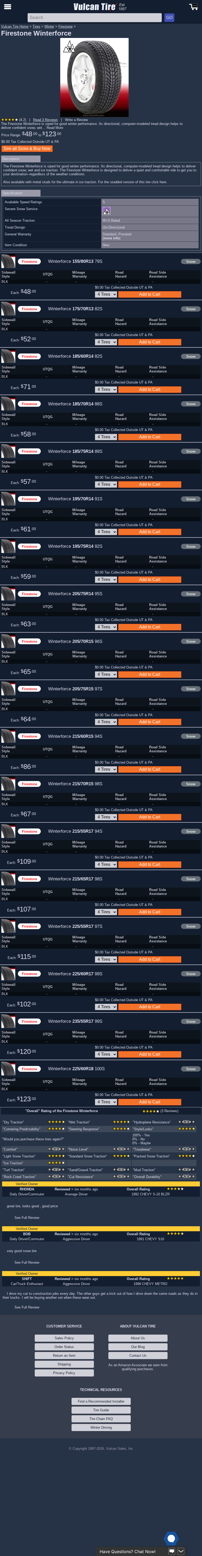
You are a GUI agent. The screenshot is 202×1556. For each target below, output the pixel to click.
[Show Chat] (171, 1551)
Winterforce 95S (75, 593)
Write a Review (76, 120)
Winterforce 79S (75, 261)
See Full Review (26, 1218)
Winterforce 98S (75, 783)
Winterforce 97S (75, 688)
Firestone (65, 26)
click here (159, 182)
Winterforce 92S (75, 546)
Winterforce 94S (75, 736)
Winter (49, 26)
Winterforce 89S (75, 451)
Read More (55, 128)
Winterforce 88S (75, 403)
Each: (23, 291)
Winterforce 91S (75, 498)
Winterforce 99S (75, 973)
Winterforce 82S (75, 308)
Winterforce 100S (76, 1068)
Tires (36, 26)
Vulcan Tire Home (14, 26)
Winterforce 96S (75, 641)
